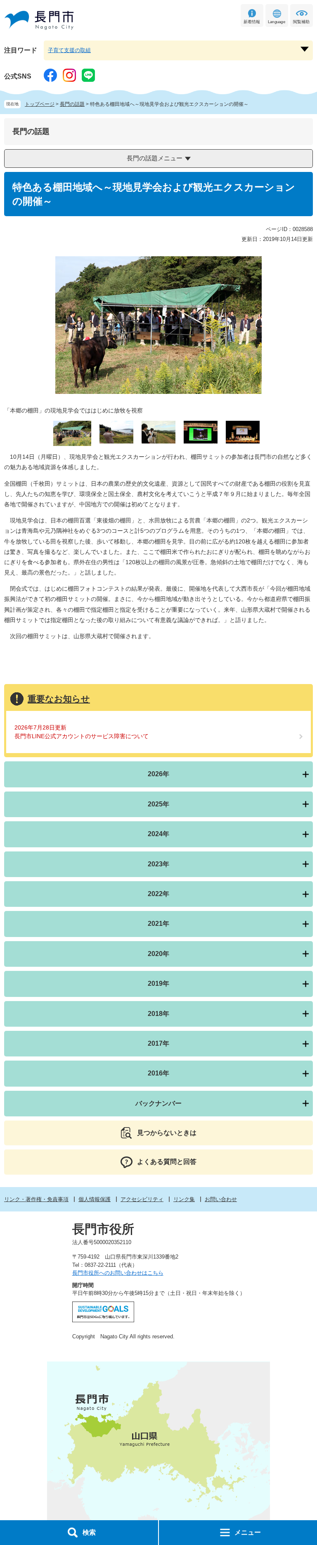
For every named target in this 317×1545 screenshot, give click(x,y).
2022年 (158, 893)
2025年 (158, 804)
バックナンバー (158, 1103)
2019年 (158, 983)
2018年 (158, 1013)
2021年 (158, 923)
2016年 (158, 1073)
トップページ (39, 104)
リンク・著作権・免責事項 (36, 1199)
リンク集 (184, 1199)
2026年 (158, 773)
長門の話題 (72, 104)
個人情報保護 (94, 1199)
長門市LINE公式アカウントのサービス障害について (81, 736)
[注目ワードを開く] (304, 49)
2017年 (158, 1043)
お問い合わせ (221, 1199)
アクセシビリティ (142, 1199)
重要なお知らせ (59, 698)
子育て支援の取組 (69, 50)
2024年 (158, 833)
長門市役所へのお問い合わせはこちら (117, 1273)
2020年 (158, 953)
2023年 (158, 864)
